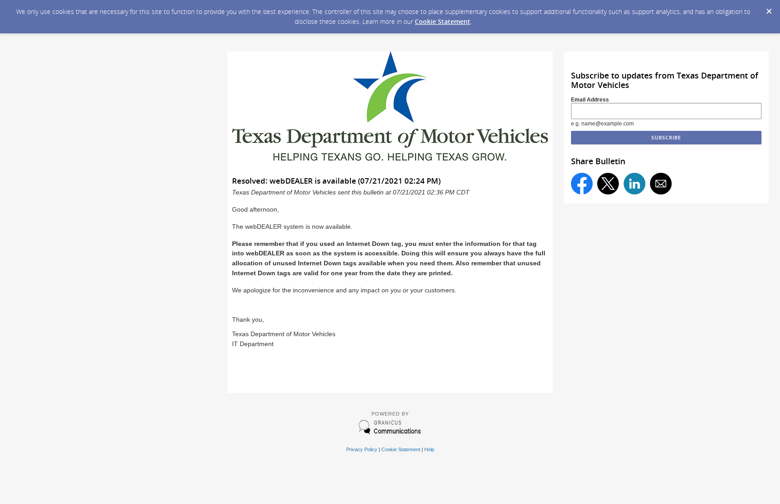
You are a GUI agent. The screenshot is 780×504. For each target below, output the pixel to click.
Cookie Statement (442, 21)
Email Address (590, 100)
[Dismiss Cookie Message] (768, 8)
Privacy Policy (361, 449)
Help (429, 449)
